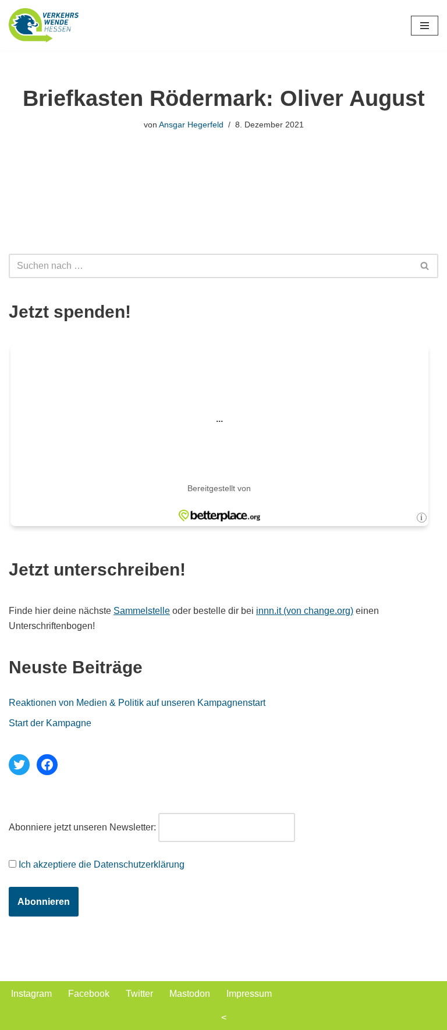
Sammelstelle (141, 611)
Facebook (88, 994)
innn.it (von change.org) (304, 611)
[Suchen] (425, 266)
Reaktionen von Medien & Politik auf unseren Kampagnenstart (137, 703)
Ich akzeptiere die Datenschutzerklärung (102, 864)
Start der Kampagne (50, 723)
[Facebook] (47, 764)
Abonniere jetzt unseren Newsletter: (82, 827)
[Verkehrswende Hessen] (44, 25)
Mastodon (189, 994)
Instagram (31, 994)
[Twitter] (19, 764)
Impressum (249, 994)
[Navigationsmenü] (424, 25)
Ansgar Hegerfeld (191, 124)
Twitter (139, 994)
